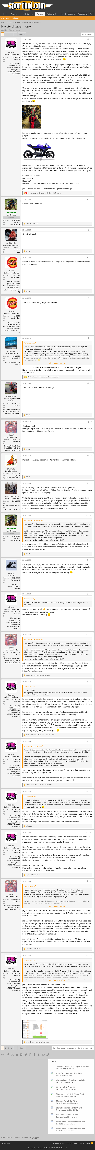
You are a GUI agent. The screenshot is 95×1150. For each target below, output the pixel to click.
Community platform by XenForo (47, 1148)
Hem (5, 14)
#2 (91, 199)
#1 (91, 39)
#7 (91, 383)
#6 (91, 338)
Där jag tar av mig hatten (11, 505)
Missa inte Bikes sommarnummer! (70, 1121)
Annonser (15, 14)
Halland (17, 405)
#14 (91, 634)
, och (38, 675)
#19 (91, 881)
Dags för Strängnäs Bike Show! (69, 1073)
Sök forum (15, 18)
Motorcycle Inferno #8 (65, 1087)
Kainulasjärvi (15, 358)
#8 (91, 422)
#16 (91, 741)
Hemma (17, 59)
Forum (40, 14)
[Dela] (88, 39)
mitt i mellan (15, 277)
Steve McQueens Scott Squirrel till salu (72, 1066)
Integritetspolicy (73, 1143)
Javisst (17, 475)
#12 (91, 560)
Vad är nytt (51, 14)
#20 (91, 955)
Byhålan (17, 222)
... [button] (11, 34)
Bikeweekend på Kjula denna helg (70, 1080)
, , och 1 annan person (43, 377)
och (32, 224)
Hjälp (82, 1143)
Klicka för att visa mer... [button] (57, 363)
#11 (91, 515)
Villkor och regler (58, 1143)
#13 (91, 594)
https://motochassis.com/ (33, 671)
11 (15, 34)
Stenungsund (15, 580)
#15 (91, 682)
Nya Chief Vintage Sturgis (67, 1114)
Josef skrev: (28, 686)
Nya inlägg (5, 18)
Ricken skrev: (29, 343)
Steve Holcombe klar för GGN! (69, 1108)
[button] (58, 14)
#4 (91, 257)
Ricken (5, 30)
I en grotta (16, 250)
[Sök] (91, 14)
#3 (91, 230)
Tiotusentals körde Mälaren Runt (70, 1094)
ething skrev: (29, 796)
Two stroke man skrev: (32, 520)
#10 (91, 483)
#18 (91, 832)
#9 (91, 456)
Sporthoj (6, 1143)
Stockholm (16, 442)
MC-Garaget (28, 14)
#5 (91, 298)
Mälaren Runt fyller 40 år (66, 1101)
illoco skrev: (28, 599)
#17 (91, 792)
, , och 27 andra (44, 193)
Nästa (21, 34)
